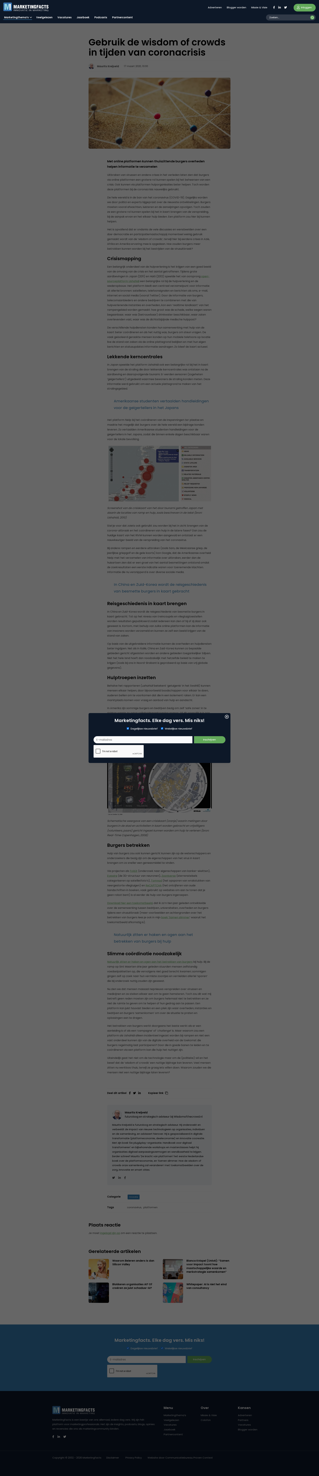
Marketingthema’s (16, 17)
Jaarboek (83, 17)
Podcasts (100, 17)
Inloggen (306, 7)
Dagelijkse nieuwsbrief (144, 728)
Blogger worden (236, 7)
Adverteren (215, 7)
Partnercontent (122, 17)
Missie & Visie (259, 7)
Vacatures (64, 17)
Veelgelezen (44, 17)
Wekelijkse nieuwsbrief (178, 728)
